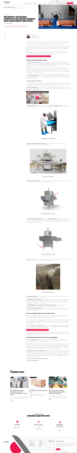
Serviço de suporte (51, 3)
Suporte (40, 446)
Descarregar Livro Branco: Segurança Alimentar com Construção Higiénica (16, 26)
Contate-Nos (70, 3)
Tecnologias (35, 3)
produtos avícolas (39, 325)
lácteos (62, 326)
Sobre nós (44, 3)
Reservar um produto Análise (61, 3)
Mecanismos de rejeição (32, 445)
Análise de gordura (31, 442)
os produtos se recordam (34, 339)
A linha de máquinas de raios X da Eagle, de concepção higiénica (35, 350)
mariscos (66, 326)
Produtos (24, 3)
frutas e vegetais (55, 326)
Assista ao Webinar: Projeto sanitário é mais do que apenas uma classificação (39, 56)
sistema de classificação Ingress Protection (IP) (34, 62)
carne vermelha (33, 325)
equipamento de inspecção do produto (55, 105)
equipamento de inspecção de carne (53, 218)
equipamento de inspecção (33, 75)
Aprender (40, 3)
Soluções (29, 3)
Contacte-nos (61, 355)
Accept (58, 449)
